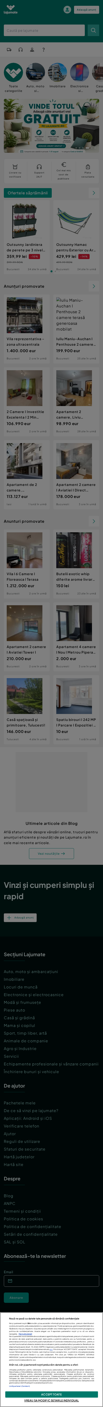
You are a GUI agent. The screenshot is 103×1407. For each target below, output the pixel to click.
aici (51, 1349)
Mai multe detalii (25, 1334)
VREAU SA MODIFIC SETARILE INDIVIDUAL (51, 1400)
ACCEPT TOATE (51, 1394)
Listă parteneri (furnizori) (19, 1386)
